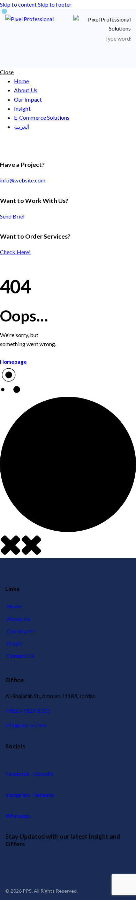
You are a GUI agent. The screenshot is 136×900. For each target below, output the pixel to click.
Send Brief (12, 216)
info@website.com (23, 180)
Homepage (13, 362)
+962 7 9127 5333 (27, 710)
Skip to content (18, 4)
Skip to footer (54, 4)
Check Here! (15, 252)
